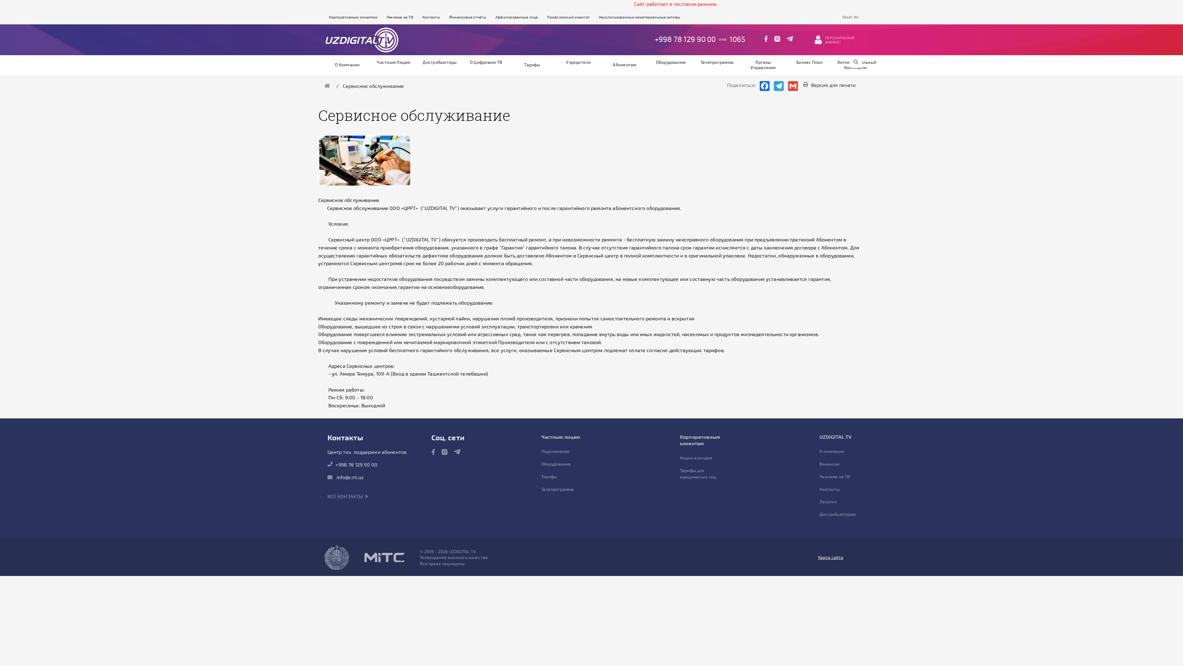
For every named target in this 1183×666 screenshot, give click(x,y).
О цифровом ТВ (486, 62)
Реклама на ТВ (400, 17)
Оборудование (671, 62)
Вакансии (829, 464)
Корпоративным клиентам (353, 17)
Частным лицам (393, 62)
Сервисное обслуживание (373, 86)
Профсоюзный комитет (568, 17)
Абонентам (624, 64)
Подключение (555, 451)
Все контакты (346, 496)
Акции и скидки (696, 457)
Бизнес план (809, 62)
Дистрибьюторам (837, 514)
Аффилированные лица (516, 17)
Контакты (431, 17)
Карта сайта (831, 557)
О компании (347, 64)
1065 (738, 39)
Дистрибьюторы (440, 62)
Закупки (828, 501)
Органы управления (763, 65)
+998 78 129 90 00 (685, 39)
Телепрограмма (717, 62)
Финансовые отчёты (467, 17)
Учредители (578, 62)
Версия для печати (833, 85)
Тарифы (532, 64)
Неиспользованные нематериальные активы (639, 17)
